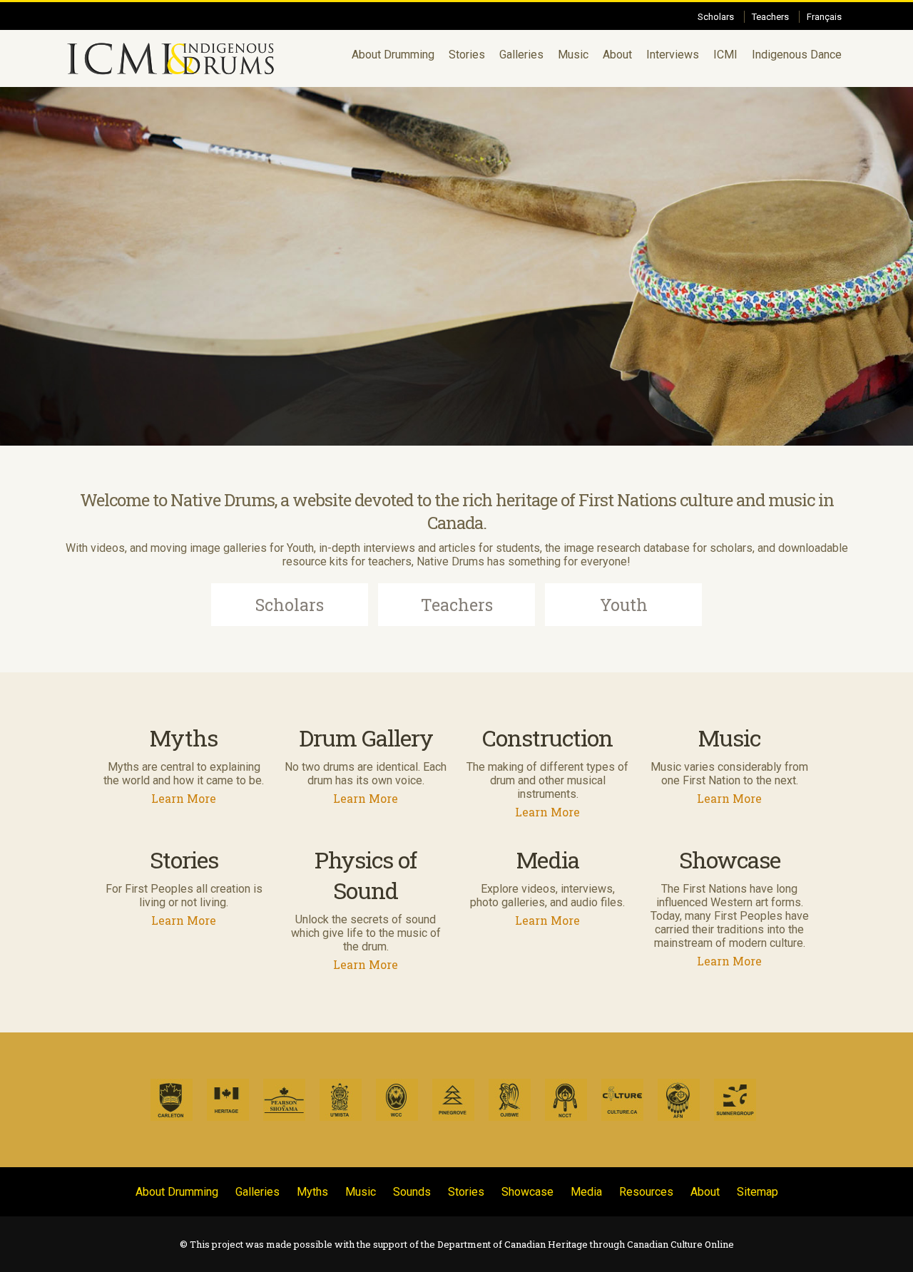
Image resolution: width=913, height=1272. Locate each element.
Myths (312, 1192)
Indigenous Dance (797, 54)
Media (586, 1192)
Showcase (527, 1192)
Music (573, 54)
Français (824, 16)
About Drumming (393, 54)
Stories (467, 54)
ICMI (725, 54)
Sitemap (757, 1192)
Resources (646, 1192)
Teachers (770, 16)
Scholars (716, 16)
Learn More (183, 798)
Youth (624, 604)
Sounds (412, 1192)
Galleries (521, 54)
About (617, 54)
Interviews (672, 54)
